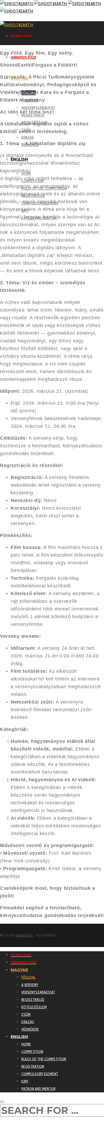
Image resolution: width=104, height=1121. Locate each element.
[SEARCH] (2, 1101)
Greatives (24, 935)
